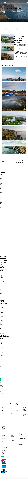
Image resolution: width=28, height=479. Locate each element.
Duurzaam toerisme (17, 414)
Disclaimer (12, 440)
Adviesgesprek (24, 407)
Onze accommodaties (11, 413)
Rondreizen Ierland (3, 424)
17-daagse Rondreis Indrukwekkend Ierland (4, 448)
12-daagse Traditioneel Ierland (4, 443)
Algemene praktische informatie (11, 409)
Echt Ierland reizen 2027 (3, 429)
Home (8, 19)
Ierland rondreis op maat (3, 422)
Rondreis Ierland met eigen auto (3, 416)
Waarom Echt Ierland (17, 412)
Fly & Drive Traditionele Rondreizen (3, 407)
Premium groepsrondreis (4, 427)
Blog (10, 421)
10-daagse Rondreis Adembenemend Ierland (4, 441)
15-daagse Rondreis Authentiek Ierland (4, 445)
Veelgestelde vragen (24, 415)
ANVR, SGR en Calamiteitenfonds (24, 409)
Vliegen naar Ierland (11, 417)
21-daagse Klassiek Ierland (4, 451)
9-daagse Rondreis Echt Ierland (4, 438)
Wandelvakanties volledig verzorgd (4, 419)
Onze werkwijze (17, 408)
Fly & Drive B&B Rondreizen (3, 413)
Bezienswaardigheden (12, 19)
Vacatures (17, 416)
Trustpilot (17, 410)
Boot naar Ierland (11, 419)
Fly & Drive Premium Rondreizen (3, 410)
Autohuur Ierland (11, 415)
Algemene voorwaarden (13, 436)
